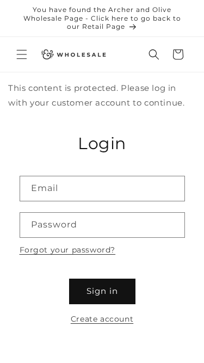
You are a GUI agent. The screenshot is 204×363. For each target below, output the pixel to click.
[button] (22, 54)
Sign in (102, 291)
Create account (102, 319)
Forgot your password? (68, 250)
